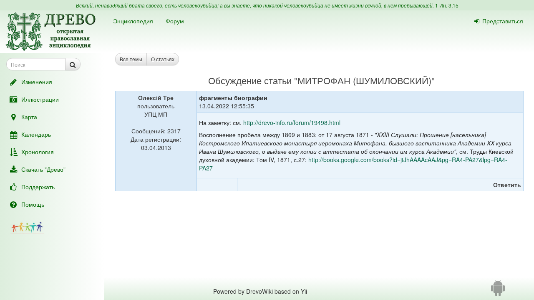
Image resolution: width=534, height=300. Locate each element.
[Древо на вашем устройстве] (498, 291)
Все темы (131, 58)
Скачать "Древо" (43, 169)
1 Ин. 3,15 (446, 5)
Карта (29, 116)
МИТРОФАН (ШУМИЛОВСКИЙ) (364, 80)
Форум (175, 21)
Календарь (36, 134)
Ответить (507, 184)
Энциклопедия (133, 21)
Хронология (37, 152)
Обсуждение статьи (250, 80)
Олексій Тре (156, 97)
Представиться (502, 21)
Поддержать (38, 186)
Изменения (36, 82)
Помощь (32, 204)
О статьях (162, 58)
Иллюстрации (40, 99)
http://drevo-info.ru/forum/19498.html (291, 122)
